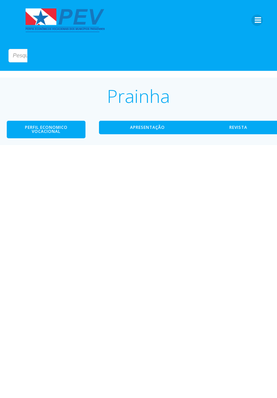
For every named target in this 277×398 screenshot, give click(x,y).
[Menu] (257, 20)
